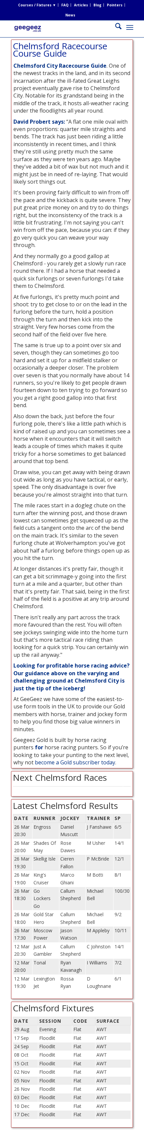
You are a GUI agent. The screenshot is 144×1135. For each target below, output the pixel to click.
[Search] (115, 27)
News (70, 15)
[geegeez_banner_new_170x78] (60, 33)
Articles (81, 5)
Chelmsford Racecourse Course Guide (60, 49)
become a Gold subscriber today (75, 762)
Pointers (115, 5)
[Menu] (129, 27)
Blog (97, 5)
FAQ (65, 5)
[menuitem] (37, 5)
